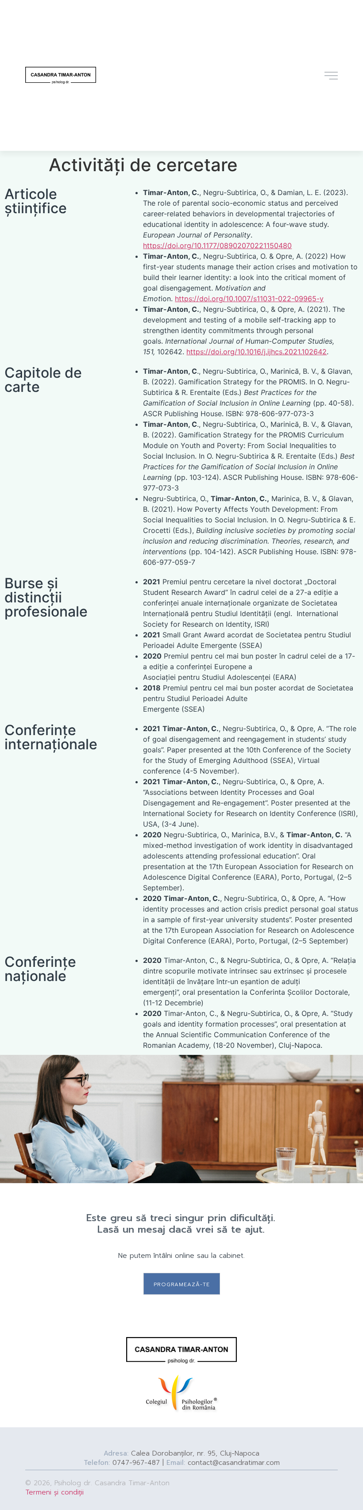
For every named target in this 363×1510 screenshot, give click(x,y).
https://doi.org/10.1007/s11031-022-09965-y (249, 298)
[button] (181, 1284)
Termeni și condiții (54, 1492)
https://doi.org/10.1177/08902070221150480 (217, 245)
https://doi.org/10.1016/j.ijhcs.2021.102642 (256, 351)
